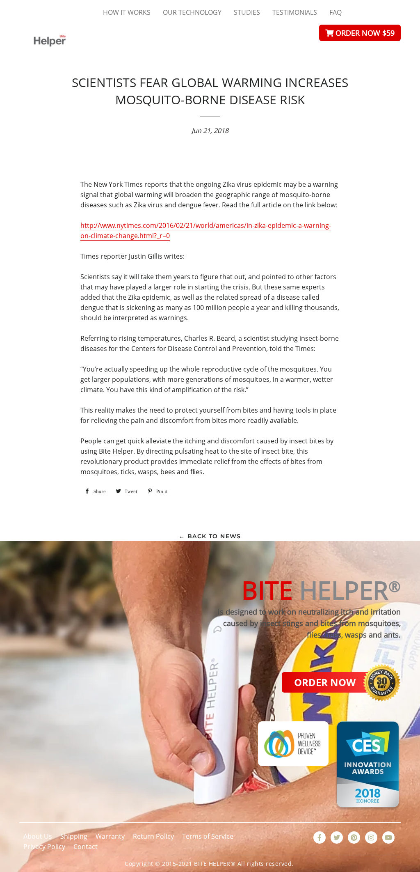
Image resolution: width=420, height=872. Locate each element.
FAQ (335, 12)
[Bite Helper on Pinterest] (354, 837)
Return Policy (153, 836)
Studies (247, 12)
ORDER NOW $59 (364, 33)
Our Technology (192, 12)
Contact (85, 846)
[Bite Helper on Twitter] (337, 837)
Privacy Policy (44, 846)
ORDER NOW (325, 682)
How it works (127, 12)
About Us (37, 836)
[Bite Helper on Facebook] (319, 837)
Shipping (73, 836)
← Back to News (210, 536)
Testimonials (294, 12)
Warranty (110, 836)
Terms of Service (207, 836)
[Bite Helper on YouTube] (388, 837)
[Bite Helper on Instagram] (371, 837)
